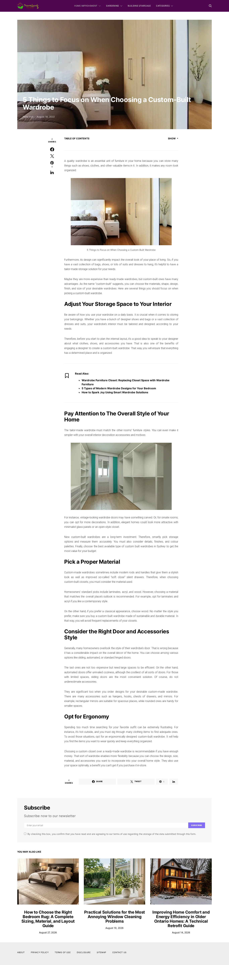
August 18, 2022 (46, 116)
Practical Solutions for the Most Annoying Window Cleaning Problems (114, 917)
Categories (163, 6)
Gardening (112, 6)
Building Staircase (139, 6)
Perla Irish (28, 116)
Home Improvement (85, 6)
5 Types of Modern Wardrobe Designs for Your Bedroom (119, 388)
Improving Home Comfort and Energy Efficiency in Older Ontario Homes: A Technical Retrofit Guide (181, 919)
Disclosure (84, 952)
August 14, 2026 (181, 932)
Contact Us (119, 952)
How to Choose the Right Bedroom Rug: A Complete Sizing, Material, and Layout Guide (48, 919)
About (21, 952)
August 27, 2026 (48, 932)
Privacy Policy (40, 952)
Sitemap (101, 952)
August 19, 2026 (114, 927)
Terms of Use (63, 952)
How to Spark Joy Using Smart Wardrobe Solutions (115, 392)
